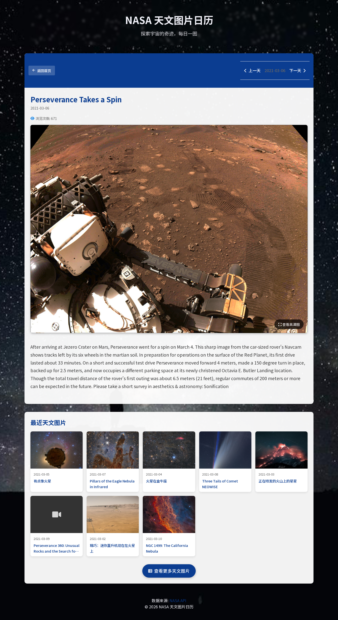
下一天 (295, 70)
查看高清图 (291, 324)
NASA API (177, 600)
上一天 (255, 70)
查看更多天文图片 (172, 571)
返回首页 (44, 70)
